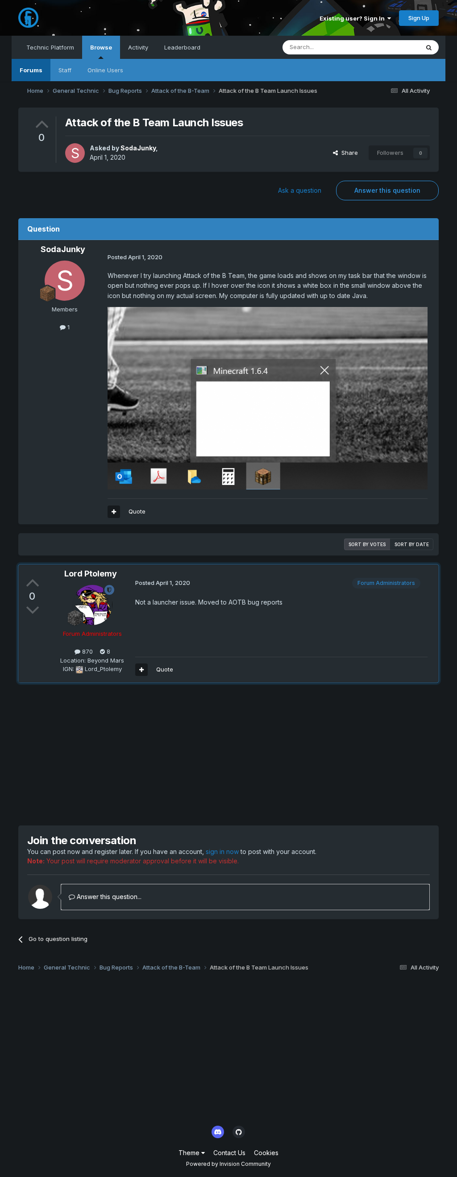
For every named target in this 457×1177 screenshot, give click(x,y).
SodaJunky (138, 148)
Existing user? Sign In (353, 18)
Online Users (105, 70)
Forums (31, 70)
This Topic (393, 47)
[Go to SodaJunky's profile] (75, 153)
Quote (137, 511)
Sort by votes (367, 544)
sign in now (222, 851)
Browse (101, 47)
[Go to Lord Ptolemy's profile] (92, 605)
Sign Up (418, 17)
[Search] (429, 47)
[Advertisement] (122, 754)
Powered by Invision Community (228, 1163)
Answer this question (387, 190)
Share (348, 152)
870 (86, 651)
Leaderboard (182, 47)
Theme (190, 1152)
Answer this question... (108, 896)
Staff (64, 70)
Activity (138, 47)
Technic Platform (50, 47)
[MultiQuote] (114, 512)
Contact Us (229, 1152)
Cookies (266, 1152)
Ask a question (299, 190)
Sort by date (412, 544)
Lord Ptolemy (90, 573)
